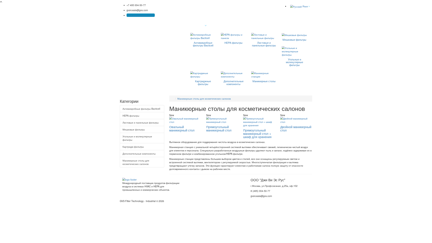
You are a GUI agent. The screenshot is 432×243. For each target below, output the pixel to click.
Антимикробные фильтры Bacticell (141, 108)
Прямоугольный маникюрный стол (219, 128)
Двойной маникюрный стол (295, 128)
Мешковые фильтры (134, 129)
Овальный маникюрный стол (182, 128)
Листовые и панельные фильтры (141, 122)
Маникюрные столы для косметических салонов (136, 162)
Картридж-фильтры (133, 146)
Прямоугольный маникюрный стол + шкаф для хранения (257, 133)
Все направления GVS (140, 15)
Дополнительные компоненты (139, 153)
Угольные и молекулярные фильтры (137, 138)
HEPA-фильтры (131, 115)
